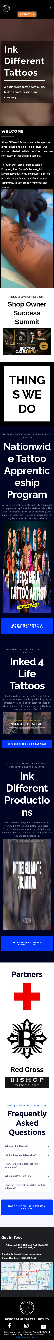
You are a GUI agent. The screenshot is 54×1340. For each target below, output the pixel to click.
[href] (27, 1276)
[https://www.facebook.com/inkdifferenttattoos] (10, 1325)
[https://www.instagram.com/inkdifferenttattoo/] (27, 1325)
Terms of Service (30, 1337)
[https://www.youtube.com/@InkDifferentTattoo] (44, 1325)
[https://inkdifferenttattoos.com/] (6, 8)
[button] (50, 8)
